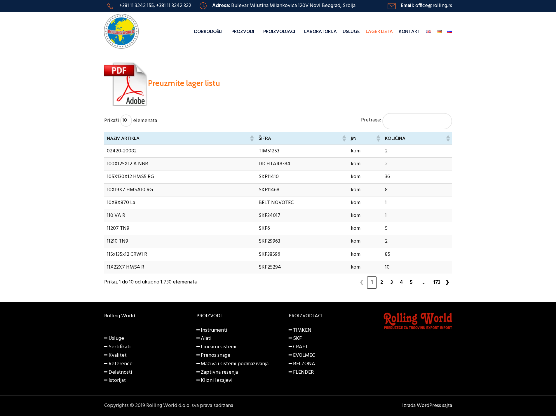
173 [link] (436, 282)
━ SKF (295, 338)
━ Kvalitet (115, 355)
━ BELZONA (302, 364)
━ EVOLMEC (302, 355)
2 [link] (381, 282)
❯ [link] (447, 282)
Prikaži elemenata (130, 120)
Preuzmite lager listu (184, 83)
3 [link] (392, 282)
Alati (206, 338)
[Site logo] (121, 31)
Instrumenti (214, 330)
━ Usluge (114, 338)
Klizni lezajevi (217, 380)
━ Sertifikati (117, 347)
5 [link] (411, 282)
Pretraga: (371, 120)
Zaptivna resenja (219, 372)
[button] (251, 138)
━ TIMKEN (300, 330)
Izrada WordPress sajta (427, 405)
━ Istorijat (115, 380)
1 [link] (372, 282)
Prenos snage (215, 355)
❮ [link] (362, 282)
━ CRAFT (298, 347)
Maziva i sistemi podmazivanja (235, 364)
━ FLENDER (301, 372)
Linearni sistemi (218, 347)
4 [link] (401, 282)
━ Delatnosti (118, 372)
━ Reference (118, 364)
